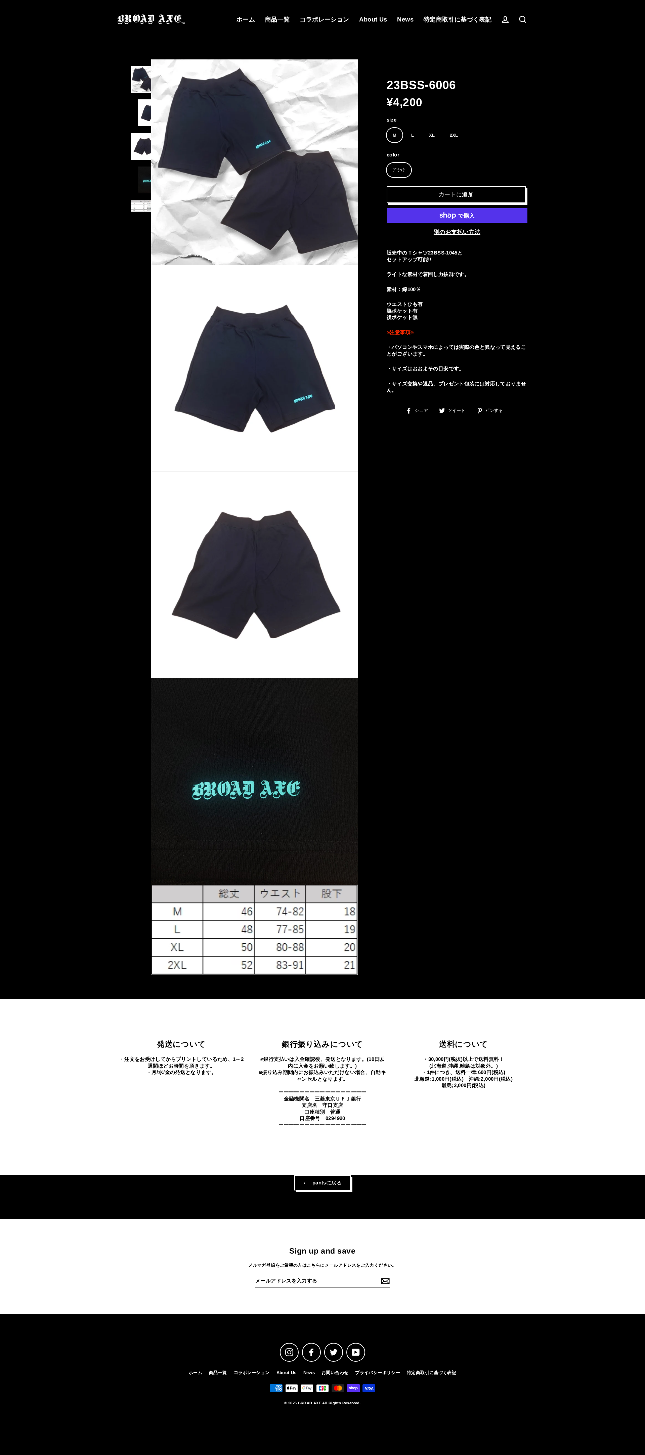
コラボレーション (324, 19)
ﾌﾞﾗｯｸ (399, 170)
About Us (373, 19)
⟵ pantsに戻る (322, 1182)
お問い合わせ (334, 1372)
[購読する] (384, 1281)
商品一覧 (277, 19)
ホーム (245, 19)
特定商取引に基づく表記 (457, 19)
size (392, 119)
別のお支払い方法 (457, 232)
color (393, 154)
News (405, 19)
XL (432, 135)
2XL (454, 135)
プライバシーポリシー (377, 1372)
